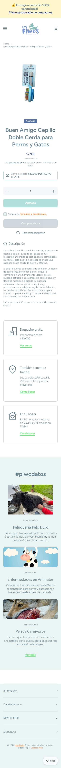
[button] (56, 28)
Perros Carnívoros (30, 631)
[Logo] (30, 28)
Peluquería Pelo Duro (30, 527)
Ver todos (30, 654)
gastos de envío (17, 162)
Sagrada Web (37, 748)
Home (6, 44)
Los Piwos (20, 745)
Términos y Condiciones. (33, 214)
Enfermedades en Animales (30, 579)
